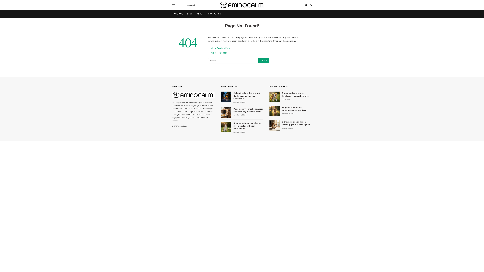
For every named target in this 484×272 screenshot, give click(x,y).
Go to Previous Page (220, 48)
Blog (190, 14)
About (200, 14)
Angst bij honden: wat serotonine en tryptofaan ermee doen (294, 109)
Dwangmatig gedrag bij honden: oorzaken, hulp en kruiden (294, 94)
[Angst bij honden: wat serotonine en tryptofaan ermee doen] (274, 111)
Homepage (177, 14)
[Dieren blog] (242, 5)
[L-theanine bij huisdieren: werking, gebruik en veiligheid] (274, 125)
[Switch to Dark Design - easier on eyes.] (310, 5)
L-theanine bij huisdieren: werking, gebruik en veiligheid (296, 123)
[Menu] (173, 5)
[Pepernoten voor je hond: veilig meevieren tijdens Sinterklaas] (226, 112)
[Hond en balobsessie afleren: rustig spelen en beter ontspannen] (226, 127)
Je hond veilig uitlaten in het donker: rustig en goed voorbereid (246, 96)
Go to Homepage (219, 53)
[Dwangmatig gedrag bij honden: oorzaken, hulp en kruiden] (274, 97)
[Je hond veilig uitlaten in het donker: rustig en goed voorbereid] (226, 97)
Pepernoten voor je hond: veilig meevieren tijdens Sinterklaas (248, 110)
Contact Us (214, 14)
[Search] (306, 5)
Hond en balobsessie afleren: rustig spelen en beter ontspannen (247, 126)
